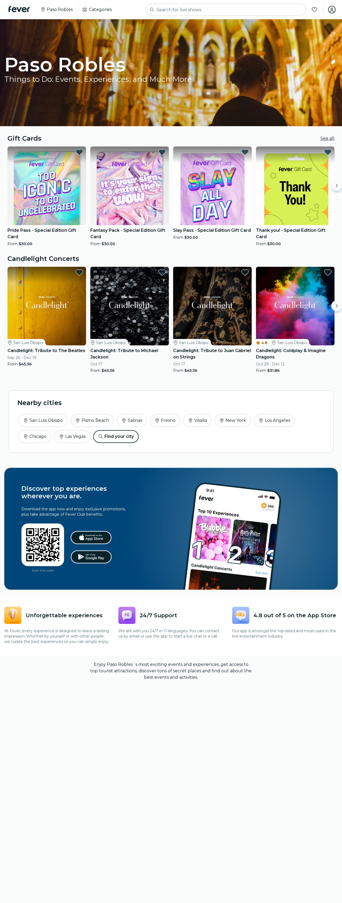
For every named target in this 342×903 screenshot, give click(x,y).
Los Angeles (277, 420)
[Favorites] (314, 9)
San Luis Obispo (46, 420)
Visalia (200, 420)
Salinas (135, 420)
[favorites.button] (79, 152)
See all (327, 138)
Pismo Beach (95, 420)
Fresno (168, 420)
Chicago (37, 436)
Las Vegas (75, 436)
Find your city (119, 436)
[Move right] (336, 185)
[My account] (332, 9)
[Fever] (19, 9)
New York (236, 420)
